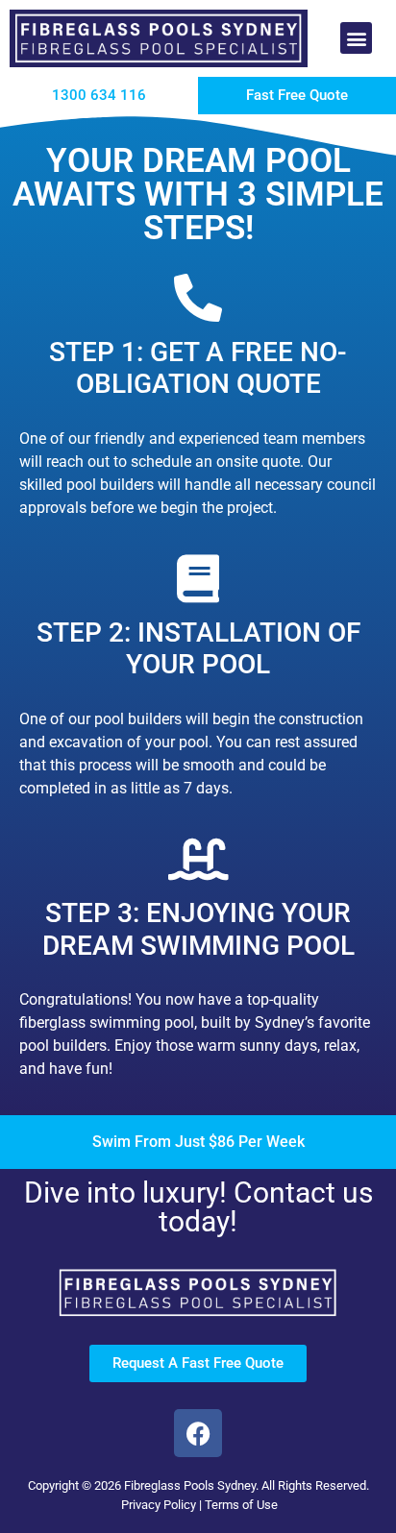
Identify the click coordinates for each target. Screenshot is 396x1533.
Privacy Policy (158, 1504)
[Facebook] (198, 1433)
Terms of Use (241, 1504)
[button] (356, 38)
